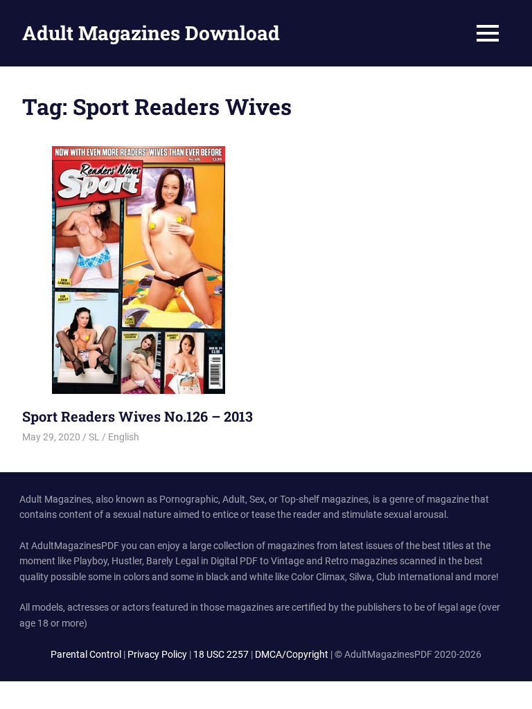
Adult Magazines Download (151, 33)
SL (94, 436)
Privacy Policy (157, 654)
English (123, 436)
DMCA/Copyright (291, 654)
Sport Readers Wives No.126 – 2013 (137, 416)
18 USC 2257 (221, 654)
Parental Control (86, 654)
